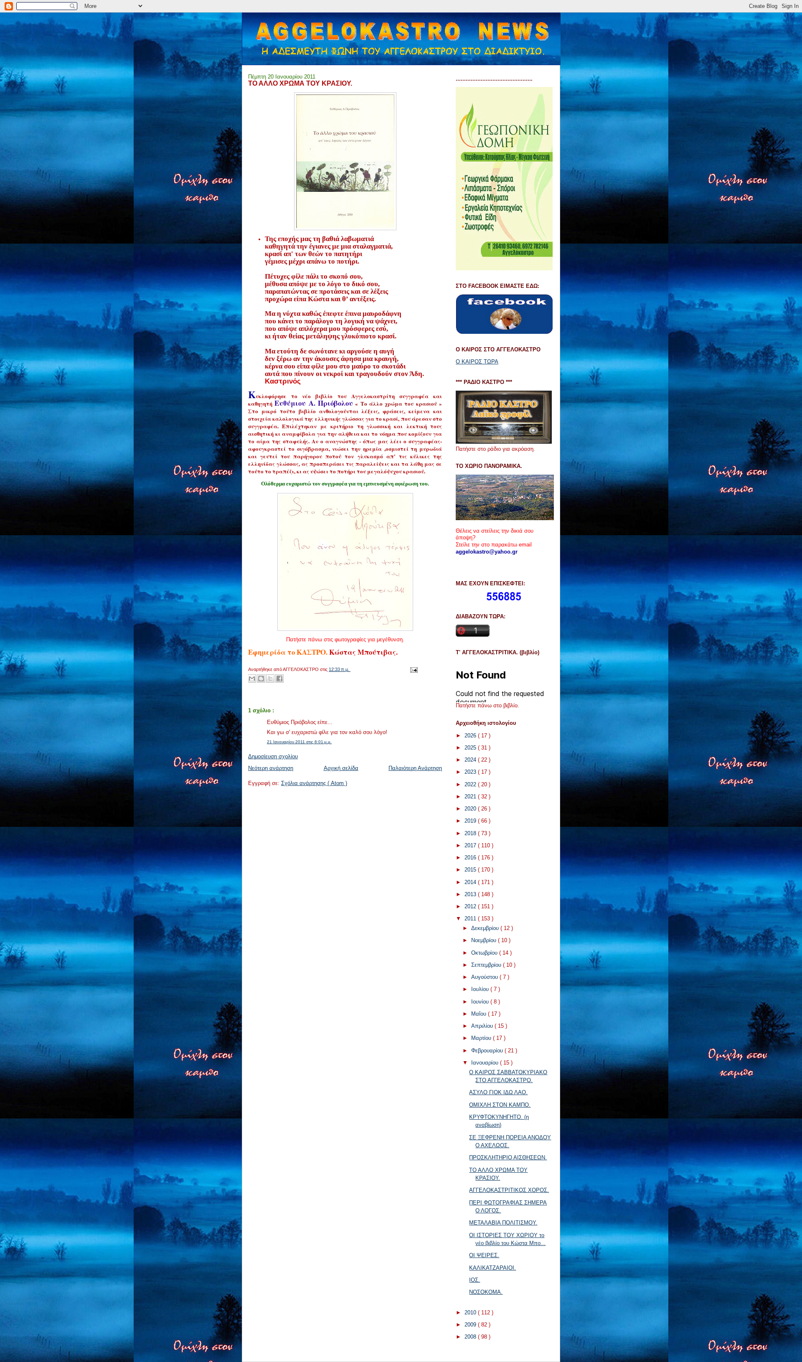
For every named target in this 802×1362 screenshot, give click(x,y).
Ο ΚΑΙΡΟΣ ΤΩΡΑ (477, 361)
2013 (471, 894)
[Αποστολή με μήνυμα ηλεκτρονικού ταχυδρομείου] (252, 678)
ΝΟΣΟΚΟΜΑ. (486, 1292)
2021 (471, 796)
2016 (471, 857)
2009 (471, 1324)
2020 (471, 809)
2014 (471, 882)
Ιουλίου (480, 989)
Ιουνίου (480, 1002)
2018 (471, 833)
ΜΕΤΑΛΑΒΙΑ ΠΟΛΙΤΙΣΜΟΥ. (503, 1223)
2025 (471, 748)
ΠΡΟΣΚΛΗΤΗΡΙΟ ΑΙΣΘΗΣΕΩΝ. (508, 1157)
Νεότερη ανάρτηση (270, 768)
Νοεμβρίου (484, 940)
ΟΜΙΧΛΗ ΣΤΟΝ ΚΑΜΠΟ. (499, 1105)
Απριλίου (483, 1026)
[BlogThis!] (261, 678)
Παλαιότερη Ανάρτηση (415, 768)
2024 (471, 760)
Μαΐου (479, 1014)
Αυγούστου (485, 977)
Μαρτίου (482, 1038)
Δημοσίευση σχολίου (273, 756)
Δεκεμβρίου (485, 928)
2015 (471, 869)
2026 (471, 735)
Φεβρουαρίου (488, 1050)
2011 (471, 918)
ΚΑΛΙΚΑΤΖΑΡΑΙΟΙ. (492, 1268)
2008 (471, 1337)
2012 (471, 906)
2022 (471, 784)
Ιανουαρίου (485, 1063)
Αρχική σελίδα (341, 768)
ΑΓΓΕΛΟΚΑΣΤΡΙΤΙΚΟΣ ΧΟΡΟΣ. (509, 1190)
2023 (471, 772)
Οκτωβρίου (485, 953)
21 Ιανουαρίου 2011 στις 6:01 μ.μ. (299, 741)
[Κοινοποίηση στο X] (270, 678)
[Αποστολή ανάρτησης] (412, 669)
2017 (471, 845)
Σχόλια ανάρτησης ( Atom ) (314, 783)
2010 (471, 1312)
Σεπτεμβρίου (487, 965)
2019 (471, 821)
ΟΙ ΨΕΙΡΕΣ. (484, 1255)
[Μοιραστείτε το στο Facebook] (279, 678)
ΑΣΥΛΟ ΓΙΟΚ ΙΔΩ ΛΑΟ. (498, 1092)
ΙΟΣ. (474, 1280)
